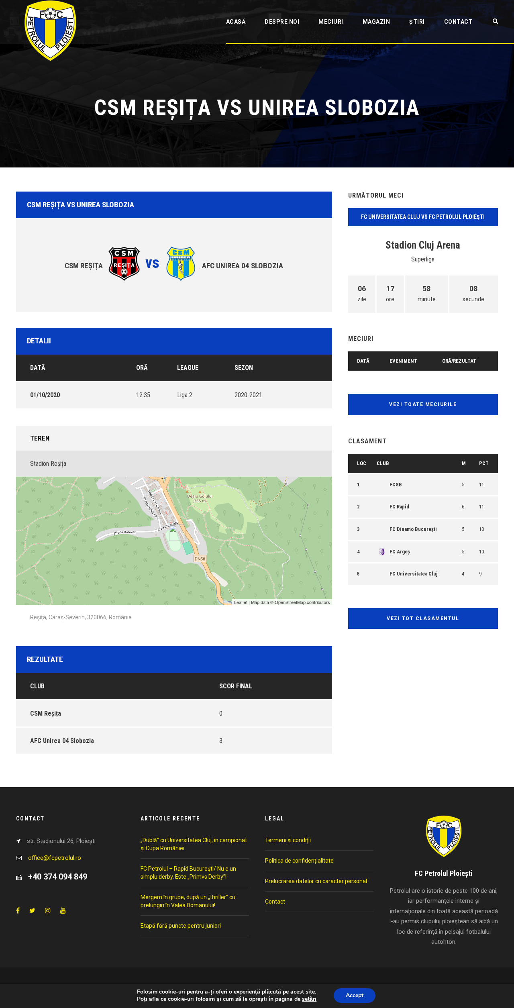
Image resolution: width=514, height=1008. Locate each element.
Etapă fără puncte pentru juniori (181, 925)
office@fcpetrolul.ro (54, 857)
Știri (417, 21)
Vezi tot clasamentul (423, 618)
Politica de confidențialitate (299, 860)
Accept (354, 995)
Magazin (376, 21)
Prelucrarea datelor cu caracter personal (316, 881)
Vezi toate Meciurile (423, 404)
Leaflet (240, 602)
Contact (458, 21)
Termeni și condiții (288, 840)
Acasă (236, 21)
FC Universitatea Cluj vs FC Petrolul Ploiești (423, 217)
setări (309, 999)
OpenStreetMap (290, 602)
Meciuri (330, 21)
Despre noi (282, 21)
